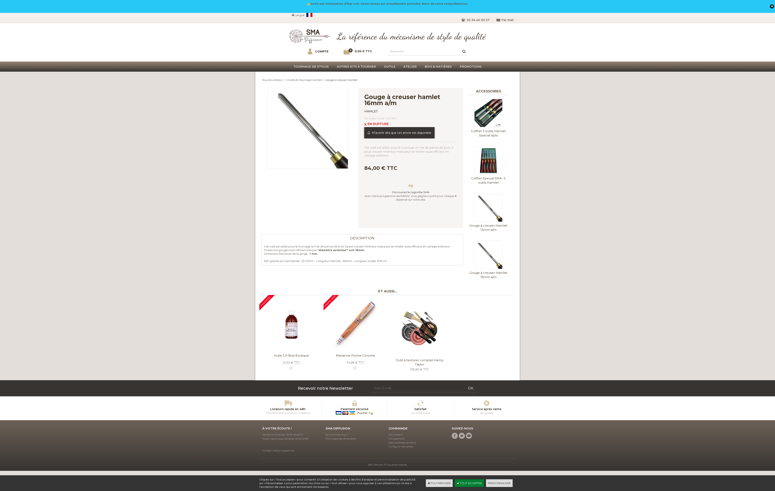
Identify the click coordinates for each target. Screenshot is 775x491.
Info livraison (396, 434)
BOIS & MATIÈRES (438, 66)
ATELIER (410, 66)
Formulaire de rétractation (341, 438)
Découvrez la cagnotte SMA (410, 192)
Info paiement (397, 438)
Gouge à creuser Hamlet (341, 80)
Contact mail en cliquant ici (278, 450)
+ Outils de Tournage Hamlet (303, 80)
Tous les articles (271, 80)
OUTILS (389, 66)
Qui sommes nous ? (337, 434)
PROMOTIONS (471, 66)
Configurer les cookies (401, 446)
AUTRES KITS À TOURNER (356, 66)
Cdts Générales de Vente (402, 442)
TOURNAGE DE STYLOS (311, 66)
